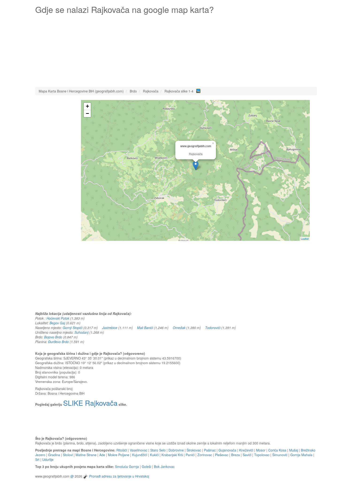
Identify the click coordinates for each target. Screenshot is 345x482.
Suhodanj (81, 332)
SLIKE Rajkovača (90, 403)
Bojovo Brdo (53, 337)
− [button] (87, 113)
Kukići (154, 454)
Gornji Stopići (72, 327)
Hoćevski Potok (57, 318)
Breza (235, 454)
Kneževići (246, 450)
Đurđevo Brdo (58, 341)
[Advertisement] (176, 49)
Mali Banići (145, 327)
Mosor (260, 450)
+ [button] (87, 106)
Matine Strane (86, 454)
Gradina (54, 454)
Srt (37, 459)
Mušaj (293, 450)
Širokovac (194, 450)
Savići (247, 454)
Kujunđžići (139, 454)
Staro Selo (158, 450)
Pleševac (221, 454)
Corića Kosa (277, 450)
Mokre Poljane (118, 454)
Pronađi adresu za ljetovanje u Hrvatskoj (119, 476)
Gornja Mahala (301, 454)
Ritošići (121, 450)
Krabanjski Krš (172, 454)
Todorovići (212, 327)
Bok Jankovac (164, 466)
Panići (190, 454)
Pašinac (210, 450)
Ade (102, 454)
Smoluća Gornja (127, 466)
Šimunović (280, 454)
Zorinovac (204, 454)
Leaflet (305, 239)
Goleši (146, 466)
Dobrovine (176, 450)
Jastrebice (109, 327)
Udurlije (48, 459)
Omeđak (179, 327)
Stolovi (68, 454)
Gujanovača (227, 450)
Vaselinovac (138, 450)
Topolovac (261, 454)
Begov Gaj (57, 323)
